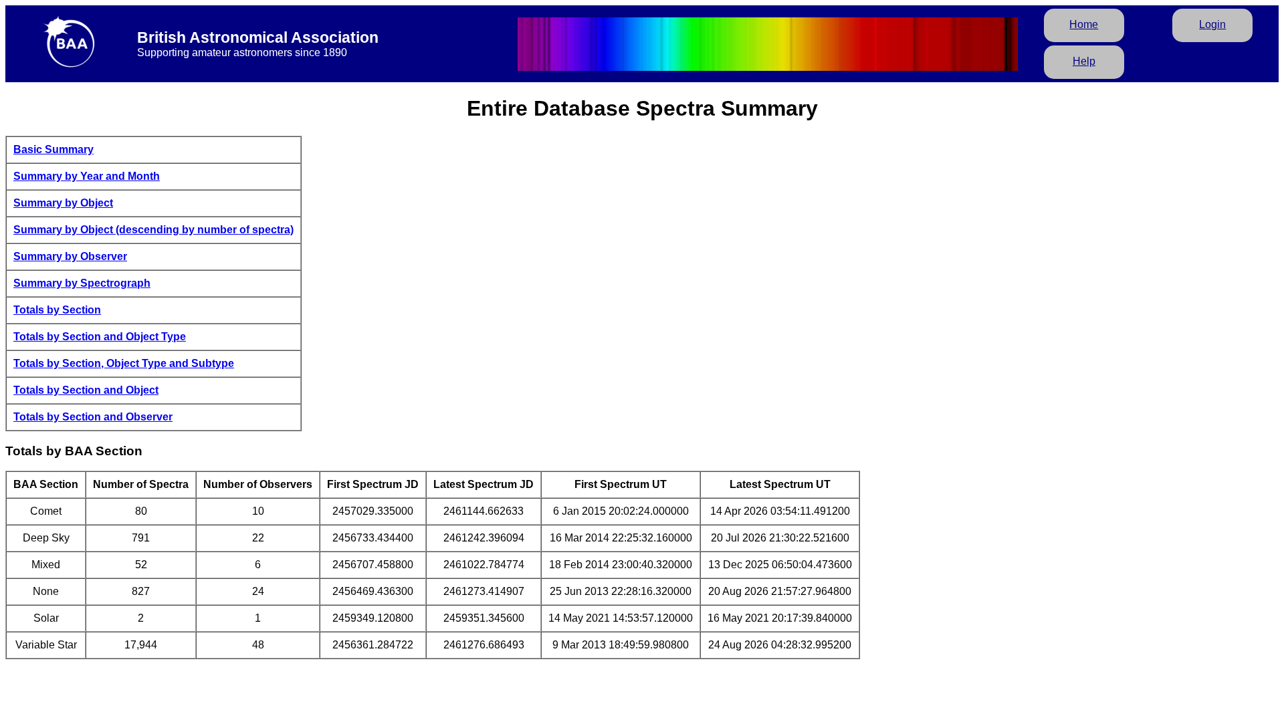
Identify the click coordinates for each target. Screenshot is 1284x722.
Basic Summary (53, 149)
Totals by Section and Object (85, 390)
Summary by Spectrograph (81, 283)
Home (1083, 24)
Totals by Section (57, 310)
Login (1212, 24)
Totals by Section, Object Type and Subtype (123, 363)
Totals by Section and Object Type (99, 336)
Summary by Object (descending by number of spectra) (153, 229)
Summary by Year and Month (86, 176)
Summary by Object (63, 203)
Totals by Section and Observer (93, 417)
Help (1084, 61)
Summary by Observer (70, 256)
